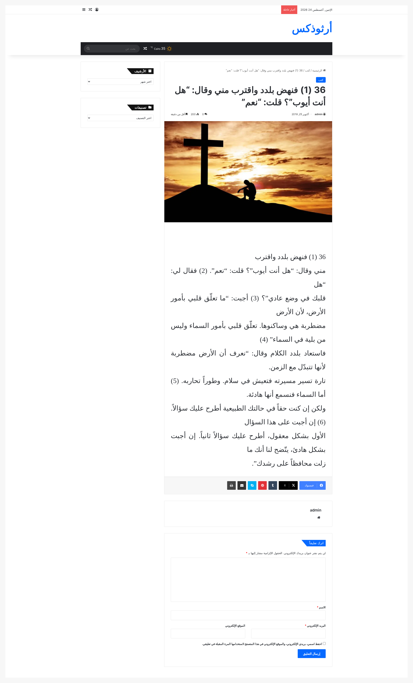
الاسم (321, 607)
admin (318, 114)
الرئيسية (317, 70)
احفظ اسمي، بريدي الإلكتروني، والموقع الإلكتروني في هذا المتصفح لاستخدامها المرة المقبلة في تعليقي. (262, 644)
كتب (307, 70)
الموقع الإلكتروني (235, 625)
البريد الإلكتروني (315, 625)
